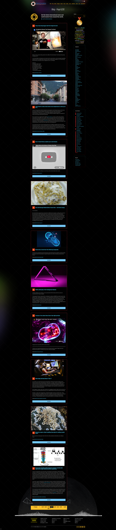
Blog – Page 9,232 (58, 10)
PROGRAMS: (76, 521)
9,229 (43, 507)
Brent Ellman (79, 144)
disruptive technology (78, 85)
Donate (67, 3)
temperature (46, 120)
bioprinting (77, 70)
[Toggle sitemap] (82, 1)
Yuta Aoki (78, 134)
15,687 (65, 507)
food (41, 223)
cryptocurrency (80, 32)
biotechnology (77, 31)
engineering (77, 93)
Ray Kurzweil (77, 53)
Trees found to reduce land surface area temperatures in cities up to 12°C (50, 107)
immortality (79, 36)
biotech (81, 30)
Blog (53, 3)
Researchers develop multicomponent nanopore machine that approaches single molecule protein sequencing (49, 468)
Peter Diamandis (78, 51)
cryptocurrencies (78, 81)
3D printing (77, 49)
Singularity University (78, 55)
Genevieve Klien (79, 113)
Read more (49, 76)
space (76, 41)
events (76, 97)
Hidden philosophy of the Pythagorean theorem (45, 290)
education (40, 72)
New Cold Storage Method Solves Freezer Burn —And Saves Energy (50, 208)
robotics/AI (40, 173)
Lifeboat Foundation (36, 526)
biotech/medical (41, 257)
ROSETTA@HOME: (42, 522)
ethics (76, 96)
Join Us (70, 3)
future (82, 33)
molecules (48, 482)
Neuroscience (84, 38)
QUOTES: (76, 522)
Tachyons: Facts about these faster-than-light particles (47, 316)
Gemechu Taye (79, 122)
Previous (35, 507)
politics (76, 39)
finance (76, 101)
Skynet (76, 56)
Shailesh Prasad (37, 131)
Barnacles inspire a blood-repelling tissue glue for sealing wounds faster (50, 432)
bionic (76, 69)
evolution (76, 98)
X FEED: (41, 520)
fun (75, 104)
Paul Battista (79, 121)
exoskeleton (77, 100)
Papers (64, 3)
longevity (79, 38)
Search (84, 16)
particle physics (41, 351)
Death (83, 32)
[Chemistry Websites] (79, 21)
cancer (78, 32)
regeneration (77, 40)
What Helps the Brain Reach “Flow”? (43, 379)
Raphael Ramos (79, 139)
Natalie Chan (79, 140)
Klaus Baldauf (79, 131)
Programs (58, 3)
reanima (78, 39)
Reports (61, 3)
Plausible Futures (78, 164)
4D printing (77, 50)
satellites (43, 131)
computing (77, 77)
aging (76, 27)
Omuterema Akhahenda (78, 130)
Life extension (81, 37)
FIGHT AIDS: (41, 521)
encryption (77, 91)
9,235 (61, 507)
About (50, 3)
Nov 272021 (33, 26)
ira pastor (77, 37)
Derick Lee (78, 135)
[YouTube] (82, 527)
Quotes (77, 3)
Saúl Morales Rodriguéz (79, 115)
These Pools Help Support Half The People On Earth (46, 26)
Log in (43, 19)
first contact (77, 102)
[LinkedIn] (81, 527)
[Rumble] (84, 527)
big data (76, 66)
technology (82, 41)
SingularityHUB (77, 165)
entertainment (41, 398)
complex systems (78, 76)
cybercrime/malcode (78, 82)
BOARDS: (76, 520)
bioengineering (77, 67)
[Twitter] (79, 527)
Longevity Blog (77, 160)
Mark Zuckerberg (78, 57)
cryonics (76, 80)
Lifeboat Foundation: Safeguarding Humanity (38, 3)
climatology (40, 131)
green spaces (49, 116)
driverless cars (77, 86)
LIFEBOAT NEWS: (54, 518)
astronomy (77, 62)
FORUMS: (64, 522)
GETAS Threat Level (34, 520)
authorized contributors (48, 19)
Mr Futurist (77, 161)
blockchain (83, 31)
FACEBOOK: (41, 518)
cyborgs (76, 83)
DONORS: (64, 520)
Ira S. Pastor (79, 150)
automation (77, 64)
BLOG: (52, 520)
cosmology (77, 78)
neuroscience (44, 398)
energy (40, 223)
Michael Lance (79, 146)
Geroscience (77, 159)
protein (45, 482)
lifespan (76, 38)
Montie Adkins (79, 149)
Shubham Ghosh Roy (80, 116)
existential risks (76, 33)
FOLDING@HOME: (65, 521)
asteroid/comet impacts (79, 61)
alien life (76, 59)
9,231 (48, 507)
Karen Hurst (78, 125)
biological (76, 68)
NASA (81, 38)
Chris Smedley (79, 151)
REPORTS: (53, 521)
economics (77, 88)
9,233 (55, 507)
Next (48, 508)
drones (76, 87)
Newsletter (73, 3)
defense (76, 84)
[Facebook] (77, 527)
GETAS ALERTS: (76, 518)
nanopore (54, 492)
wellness (82, 43)
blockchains (77, 73)
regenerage (82, 39)
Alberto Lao (78, 136)
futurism (40, 305)
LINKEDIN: (64, 518)
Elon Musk (77, 54)
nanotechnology (44, 497)
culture (82, 32)
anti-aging (83, 27)
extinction (80, 33)
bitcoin (81, 31)
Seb (77, 145)
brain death (76, 32)
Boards (55, 3)
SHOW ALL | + (76, 152)
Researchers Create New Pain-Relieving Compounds (46, 250)
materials (40, 497)
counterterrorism (78, 79)
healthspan (81, 34)
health (77, 34)
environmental (77, 95)
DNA (76, 52)
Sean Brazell (79, 141)
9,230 (46, 507)
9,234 (58, 507)
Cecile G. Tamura (79, 133)
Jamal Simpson (36, 72)
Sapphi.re (45, 526)
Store (79, 3)
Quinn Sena (78, 117)
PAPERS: (53, 522)
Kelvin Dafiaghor (79, 123)
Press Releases (83, 3)
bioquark (78, 30)
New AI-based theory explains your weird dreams (46, 142)
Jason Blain (78, 147)
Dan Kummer (79, 128)
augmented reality (78, 63)
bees (76, 65)
